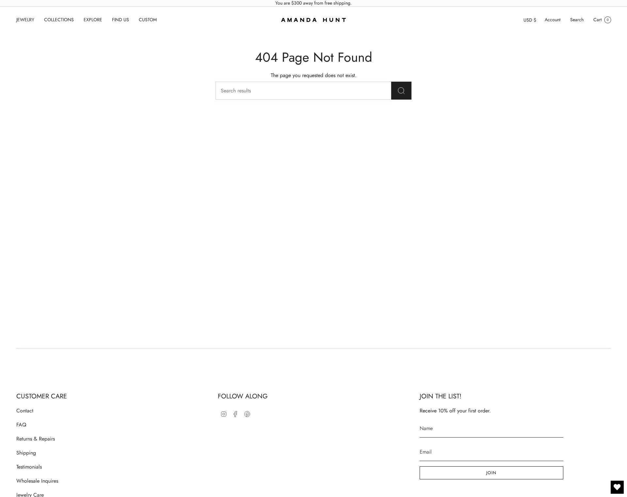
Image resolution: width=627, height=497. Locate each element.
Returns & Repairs (35, 438)
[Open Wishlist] (617, 487)
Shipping (26, 453)
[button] (25, 19)
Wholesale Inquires (37, 481)
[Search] (401, 91)
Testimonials (29, 467)
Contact (24, 410)
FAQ (21, 424)
